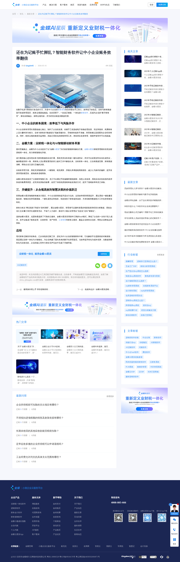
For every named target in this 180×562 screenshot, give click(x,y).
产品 (44, 4)
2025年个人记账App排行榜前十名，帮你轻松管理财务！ (154, 71)
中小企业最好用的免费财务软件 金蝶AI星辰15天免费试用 (144, 242)
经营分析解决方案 (148, 310)
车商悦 (120, 546)
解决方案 (53, 4)
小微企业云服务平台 (47, 546)
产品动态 (78, 508)
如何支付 (56, 504)
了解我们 (116, 4)
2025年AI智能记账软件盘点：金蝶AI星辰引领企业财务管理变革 (153, 129)
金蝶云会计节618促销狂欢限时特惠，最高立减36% (52, 347)
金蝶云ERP (130, 372)
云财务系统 (154, 362)
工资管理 (62, 220)
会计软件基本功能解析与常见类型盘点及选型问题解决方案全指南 (143, 236)
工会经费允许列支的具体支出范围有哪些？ (38, 457)
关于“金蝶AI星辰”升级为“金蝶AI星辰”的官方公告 (27, 347)
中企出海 (146, 338)
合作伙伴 (78, 521)
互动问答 (78, 517)
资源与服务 (82, 4)
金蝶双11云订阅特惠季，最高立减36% (75, 347)
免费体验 (104, 254)
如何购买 (56, 508)
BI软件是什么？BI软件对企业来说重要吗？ (141, 206)
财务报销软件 (16, 517)
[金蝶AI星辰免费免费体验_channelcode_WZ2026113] (90, 30)
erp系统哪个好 (131, 310)
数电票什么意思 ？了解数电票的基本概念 (27, 377)
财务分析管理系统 (147, 266)
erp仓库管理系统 (147, 291)
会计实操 (144, 546)
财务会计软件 (16, 513)
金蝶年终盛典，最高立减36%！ (100, 347)
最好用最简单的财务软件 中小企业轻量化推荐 (143, 230)
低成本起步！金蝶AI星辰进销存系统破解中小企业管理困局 (99, 289)
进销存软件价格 (132, 338)
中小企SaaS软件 (132, 352)
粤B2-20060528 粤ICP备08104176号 (61, 557)
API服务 (35, 530)
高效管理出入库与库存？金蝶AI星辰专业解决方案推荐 (143, 189)
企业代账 (14, 526)
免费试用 (162, 5)
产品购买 (56, 530)
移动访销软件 (131, 315)
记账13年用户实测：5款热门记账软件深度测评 (154, 158)
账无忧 (64, 546)
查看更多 (110, 396)
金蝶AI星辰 (89, 149)
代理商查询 (36, 513)
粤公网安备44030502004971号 (88, 557)
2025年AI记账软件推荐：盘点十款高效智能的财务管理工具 (154, 144)
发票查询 (56, 517)
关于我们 (78, 504)
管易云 (98, 546)
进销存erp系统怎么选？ (135, 300)
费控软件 (146, 352)
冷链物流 (143, 342)
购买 (72, 4)
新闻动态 (78, 534)
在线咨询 (35, 508)
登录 (151, 5)
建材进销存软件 (132, 377)
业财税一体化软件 (18, 504)
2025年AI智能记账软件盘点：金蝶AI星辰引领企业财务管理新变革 (153, 115)
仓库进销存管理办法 (134, 296)
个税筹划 (56, 521)
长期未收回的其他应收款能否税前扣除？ (37, 431)
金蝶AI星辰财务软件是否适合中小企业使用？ (142, 224)
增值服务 (35, 504)
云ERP (141, 372)
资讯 (21, 14)
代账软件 (142, 347)
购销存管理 (141, 367)
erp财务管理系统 (132, 286)
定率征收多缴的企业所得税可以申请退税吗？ (40, 444)
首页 (14, 14)
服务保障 (78, 526)
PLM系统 (129, 367)
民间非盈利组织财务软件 (136, 362)
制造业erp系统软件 (133, 276)
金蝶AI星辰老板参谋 (134, 357)
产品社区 (56, 534)
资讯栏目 (56, 526)
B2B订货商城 (153, 372)
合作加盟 (35, 517)
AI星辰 (57, 149)
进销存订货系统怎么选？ (147, 261)
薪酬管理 (129, 261)
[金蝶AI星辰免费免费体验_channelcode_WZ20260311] (64, 306)
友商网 (86, 546)
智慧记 (132, 546)
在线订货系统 (146, 315)
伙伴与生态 (105, 4)
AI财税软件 (155, 342)
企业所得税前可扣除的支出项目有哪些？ (37, 404)
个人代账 (14, 530)
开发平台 (35, 526)
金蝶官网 (29, 546)
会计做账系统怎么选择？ (136, 281)
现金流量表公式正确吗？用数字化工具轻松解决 (143, 212)
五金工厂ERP (131, 266)
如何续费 (56, 513)
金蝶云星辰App (17, 534)
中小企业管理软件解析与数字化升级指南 (141, 194)
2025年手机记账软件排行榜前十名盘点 (154, 86)
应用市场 (93, 4)
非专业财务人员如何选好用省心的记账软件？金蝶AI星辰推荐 (143, 218)
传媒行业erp (130, 342)
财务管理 (61, 110)
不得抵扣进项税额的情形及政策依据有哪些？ (40, 417)
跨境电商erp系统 (132, 305)
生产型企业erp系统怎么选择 (137, 271)
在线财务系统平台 (150, 286)
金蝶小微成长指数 (18, 521)
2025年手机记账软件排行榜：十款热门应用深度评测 (154, 100)
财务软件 (84, 113)
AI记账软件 (21, 265)
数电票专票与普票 (152, 276)
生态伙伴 (78, 530)
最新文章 (30, 14)
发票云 (75, 546)
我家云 (109, 546)
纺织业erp (147, 305)
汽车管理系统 (155, 367)
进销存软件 (15, 508)
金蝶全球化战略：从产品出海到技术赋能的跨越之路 (143, 200)
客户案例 (63, 4)
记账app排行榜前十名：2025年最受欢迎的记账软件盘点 (154, 57)
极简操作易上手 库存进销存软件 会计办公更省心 (37, 289)
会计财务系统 (131, 291)
